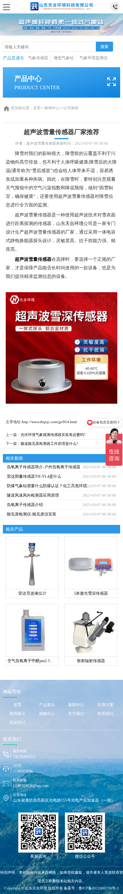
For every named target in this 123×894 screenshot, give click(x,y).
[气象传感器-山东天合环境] (61, 5)
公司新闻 (71, 108)
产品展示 (47, 705)
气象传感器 (38, 58)
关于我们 (76, 714)
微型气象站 (64, 58)
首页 (37, 108)
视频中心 (47, 714)
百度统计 (17, 722)
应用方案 (106, 705)
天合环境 (74, 223)
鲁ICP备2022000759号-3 (99, 888)
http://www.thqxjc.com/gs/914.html (49, 422)
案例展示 (17, 714)
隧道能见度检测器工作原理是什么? (49, 443)
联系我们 (106, 714)
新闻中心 (52, 108)
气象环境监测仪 (94, 58)
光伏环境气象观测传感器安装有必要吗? (53, 435)
